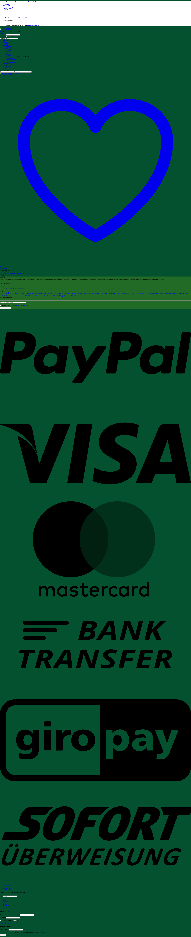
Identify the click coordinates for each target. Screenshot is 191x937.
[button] (6, 9)
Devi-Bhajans (9, 58)
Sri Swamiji (58, 295)
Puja (177, 293)
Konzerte (8, 55)
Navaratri (173, 293)
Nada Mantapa (168, 293)
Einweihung (49, 293)
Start (1, 32)
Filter (30, 71)
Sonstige (8, 61)
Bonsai (22, 293)
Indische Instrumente (77, 293)
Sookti (27, 295)
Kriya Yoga (90, 293)
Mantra (119, 293)
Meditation (127, 293)
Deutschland (38, 293)
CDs (4, 51)
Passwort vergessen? (5, 923)
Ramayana (187, 293)
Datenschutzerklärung (23, 17)
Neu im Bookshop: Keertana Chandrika (13, 288)
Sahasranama (17, 295)
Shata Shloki (23, 295)
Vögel (72, 295)
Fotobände (9, 46)
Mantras (123, 293)
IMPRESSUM (6, 5)
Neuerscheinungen (8, 41)
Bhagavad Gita (4, 293)
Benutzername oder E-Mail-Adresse (10, 915)
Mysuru (162, 293)
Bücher (5, 42)
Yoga (75, 295)
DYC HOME (6, 4)
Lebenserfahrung (97, 293)
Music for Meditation (136, 293)
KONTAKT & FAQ (8, 7)
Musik (159, 293)
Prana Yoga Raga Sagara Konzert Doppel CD (12, 273)
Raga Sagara (181, 293)
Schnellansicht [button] (4, 268)
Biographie (9, 47)
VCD (65, 295)
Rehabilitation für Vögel (9, 295)
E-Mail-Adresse (4, 929)
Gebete (70, 293)
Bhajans (8, 57)
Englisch (54, 293)
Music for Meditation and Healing (150, 293)
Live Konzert (112, 293)
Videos (5, 63)
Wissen (8, 43)
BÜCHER (5, 40)
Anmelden (15, 920)
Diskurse (43, 293)
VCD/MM (8, 66)
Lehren (103, 293)
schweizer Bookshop (33, 1)
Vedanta (67, 295)
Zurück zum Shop (7, 74)
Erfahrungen (60, 293)
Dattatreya (34, 293)
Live (106, 293)
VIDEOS (5, 904)
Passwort (3, 917)
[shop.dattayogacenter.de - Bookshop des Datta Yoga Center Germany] (7, 29)
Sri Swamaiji (50, 295)
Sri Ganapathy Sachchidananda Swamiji (38, 295)
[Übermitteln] (6, 36)
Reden (8, 45)
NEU (4, 900)
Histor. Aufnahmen (11, 62)
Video (70, 295)
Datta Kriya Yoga (27, 293)
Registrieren (3, 935)
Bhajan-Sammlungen (11, 59)
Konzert (85, 293)
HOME (5, 37)
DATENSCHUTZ (7, 8)
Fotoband (66, 293)
